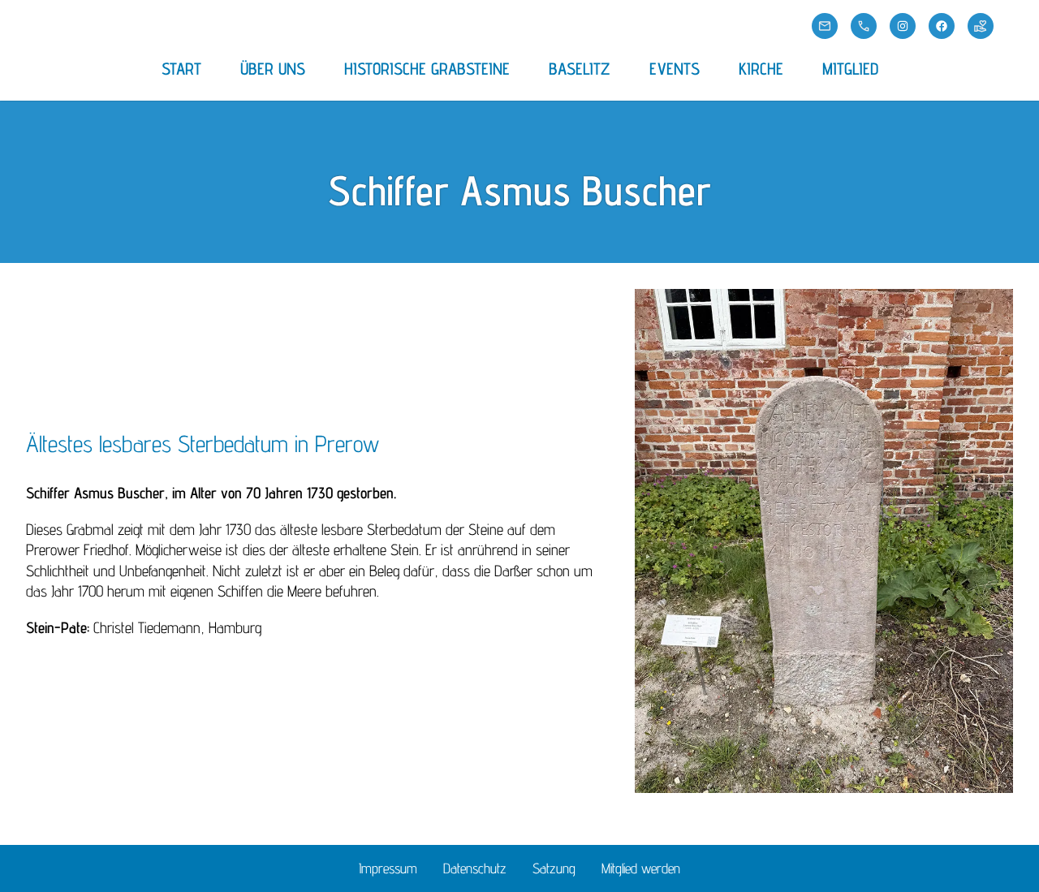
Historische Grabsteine (427, 68)
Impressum (388, 868)
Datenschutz (475, 868)
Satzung (554, 868)
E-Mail (825, 26)
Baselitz (579, 68)
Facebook (942, 26)
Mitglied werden (640, 868)
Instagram (903, 26)
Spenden (981, 26)
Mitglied (850, 68)
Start (181, 68)
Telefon (864, 26)
